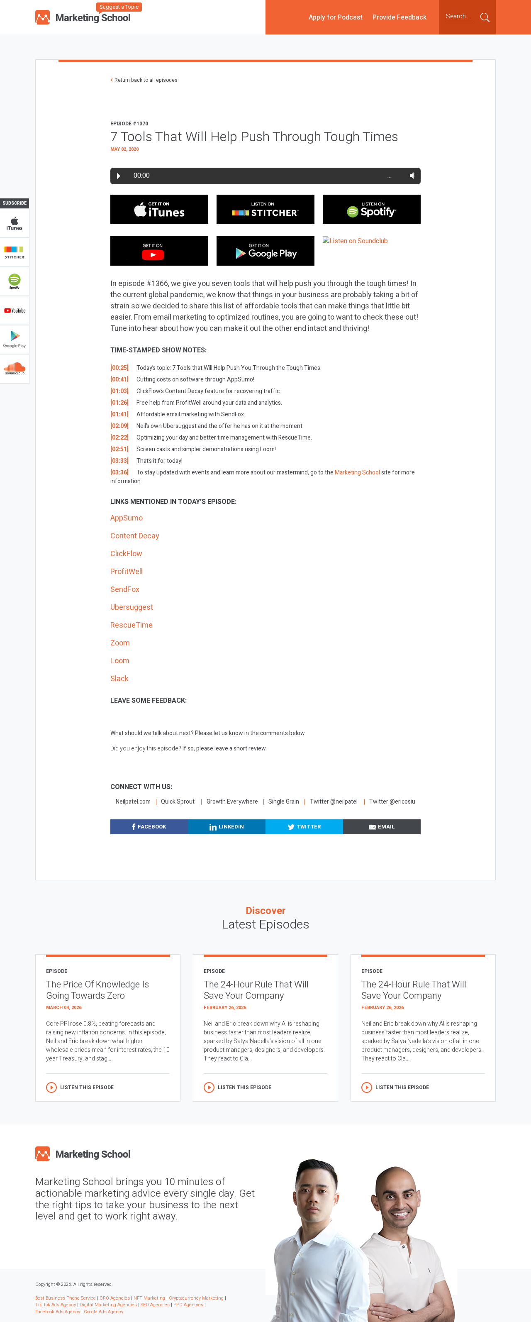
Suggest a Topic (119, 7)
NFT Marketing (149, 1298)
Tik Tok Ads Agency (55, 1304)
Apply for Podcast (336, 17)
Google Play (14, 339)
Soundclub (14, 368)
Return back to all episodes (146, 80)
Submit (485, 17)
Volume (411, 175)
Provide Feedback (399, 17)
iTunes (14, 223)
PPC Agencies (188, 1304)
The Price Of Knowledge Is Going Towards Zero (97, 990)
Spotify (14, 281)
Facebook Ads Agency (57, 1311)
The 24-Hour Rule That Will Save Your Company (256, 990)
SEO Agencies (155, 1304)
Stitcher (14, 252)
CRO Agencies (115, 1298)
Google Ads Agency (103, 1311)
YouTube (14, 310)
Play (118, 176)
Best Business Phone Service (65, 1298)
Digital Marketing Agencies (108, 1304)
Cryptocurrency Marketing (196, 1298)
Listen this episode (87, 1087)
